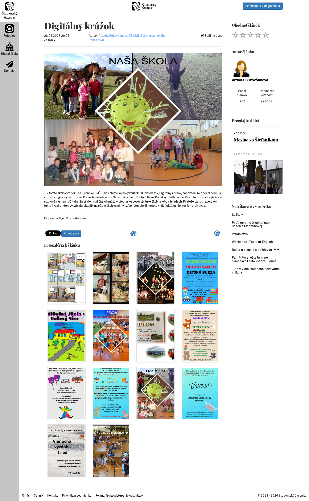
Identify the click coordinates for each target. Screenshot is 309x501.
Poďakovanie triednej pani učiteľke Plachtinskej (251, 224)
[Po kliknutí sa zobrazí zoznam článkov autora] (256, 67)
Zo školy (49, 40)
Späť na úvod (213, 36)
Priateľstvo (240, 234)
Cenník (38, 495)
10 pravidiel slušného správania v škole (256, 270)
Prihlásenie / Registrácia (262, 6)
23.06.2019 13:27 (244, 154)
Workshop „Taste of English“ (253, 242)
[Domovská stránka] (133, 234)
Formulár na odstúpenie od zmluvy (119, 495)
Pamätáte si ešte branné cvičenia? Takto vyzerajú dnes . (255, 259)
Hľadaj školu (9, 54)
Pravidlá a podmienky (76, 495)
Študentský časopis (9, 16)
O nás (26, 495)
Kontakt (9, 71)
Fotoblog (10, 36)
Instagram (72, 233)
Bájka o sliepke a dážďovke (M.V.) (256, 250)
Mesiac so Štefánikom (256, 140)
